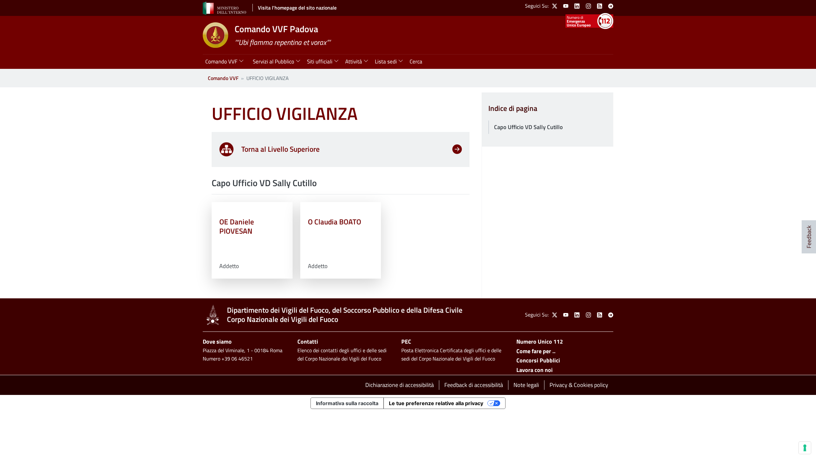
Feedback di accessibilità (473, 385)
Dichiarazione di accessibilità (399, 385)
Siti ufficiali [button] (319, 61)
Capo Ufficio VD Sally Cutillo (528, 127)
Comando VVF (223, 78)
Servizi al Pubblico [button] (273, 61)
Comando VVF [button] (221, 61)
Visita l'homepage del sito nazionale (297, 7)
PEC (406, 341)
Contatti (307, 341)
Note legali (526, 385)
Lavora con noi (534, 370)
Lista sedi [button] (386, 61)
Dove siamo (217, 341)
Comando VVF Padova (276, 29)
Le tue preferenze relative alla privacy (436, 403)
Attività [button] (353, 61)
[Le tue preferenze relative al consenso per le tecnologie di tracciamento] (805, 448)
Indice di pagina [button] (512, 108)
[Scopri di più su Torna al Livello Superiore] (457, 150)
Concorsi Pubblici (538, 360)
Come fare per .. (536, 351)
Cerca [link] (416, 61)
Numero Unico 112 (539, 341)
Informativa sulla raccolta (347, 403)
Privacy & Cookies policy (579, 385)
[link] (555, 6)
